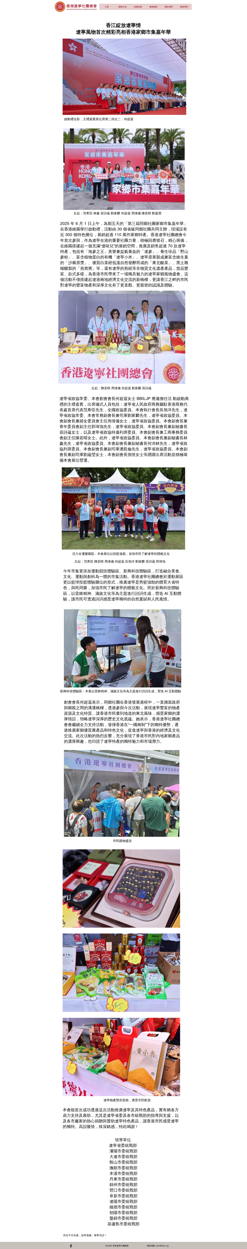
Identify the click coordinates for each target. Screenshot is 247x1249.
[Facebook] (71, 1246)
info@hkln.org (162, 1246)
